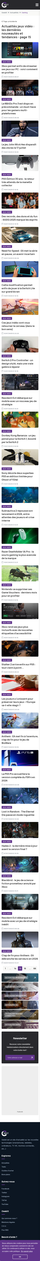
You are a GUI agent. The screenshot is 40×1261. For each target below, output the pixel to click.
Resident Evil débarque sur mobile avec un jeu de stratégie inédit (19, 921)
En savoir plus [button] (27, 1251)
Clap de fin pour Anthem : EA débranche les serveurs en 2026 (20, 957)
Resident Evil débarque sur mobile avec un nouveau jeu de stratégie (19, 401)
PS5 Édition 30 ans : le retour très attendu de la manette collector (18, 182)
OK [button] (20, 1257)
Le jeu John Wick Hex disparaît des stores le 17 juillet (19, 146)
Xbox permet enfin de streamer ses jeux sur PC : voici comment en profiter (20, 69)
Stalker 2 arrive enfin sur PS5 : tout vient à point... (19, 666)
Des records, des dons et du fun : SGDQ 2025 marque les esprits (20, 218)
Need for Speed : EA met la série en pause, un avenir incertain (19, 252)
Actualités (14, 12)
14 (15, 968)
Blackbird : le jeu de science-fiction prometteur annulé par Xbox (19, 883)
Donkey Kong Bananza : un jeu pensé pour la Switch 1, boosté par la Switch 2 (19, 439)
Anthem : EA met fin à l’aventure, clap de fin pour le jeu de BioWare (20, 740)
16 (25, 968)
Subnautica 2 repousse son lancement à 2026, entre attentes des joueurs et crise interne (18, 515)
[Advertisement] (20, 1088)
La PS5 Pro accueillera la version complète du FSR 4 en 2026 (18, 777)
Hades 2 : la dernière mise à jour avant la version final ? (19, 847)
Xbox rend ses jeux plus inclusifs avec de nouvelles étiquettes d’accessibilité (17, 630)
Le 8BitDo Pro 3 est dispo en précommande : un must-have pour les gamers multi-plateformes (19, 108)
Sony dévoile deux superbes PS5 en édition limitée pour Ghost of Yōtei (18, 476)
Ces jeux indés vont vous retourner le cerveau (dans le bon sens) (18, 326)
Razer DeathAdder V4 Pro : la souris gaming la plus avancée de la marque (19, 555)
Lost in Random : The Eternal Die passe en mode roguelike (18, 813)
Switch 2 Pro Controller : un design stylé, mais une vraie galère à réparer (17, 363)
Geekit (4, 12)
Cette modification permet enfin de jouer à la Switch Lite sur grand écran (18, 288)
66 (34, 968)
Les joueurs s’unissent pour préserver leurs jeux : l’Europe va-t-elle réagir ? (18, 702)
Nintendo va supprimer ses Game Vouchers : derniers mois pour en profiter (19, 592)
